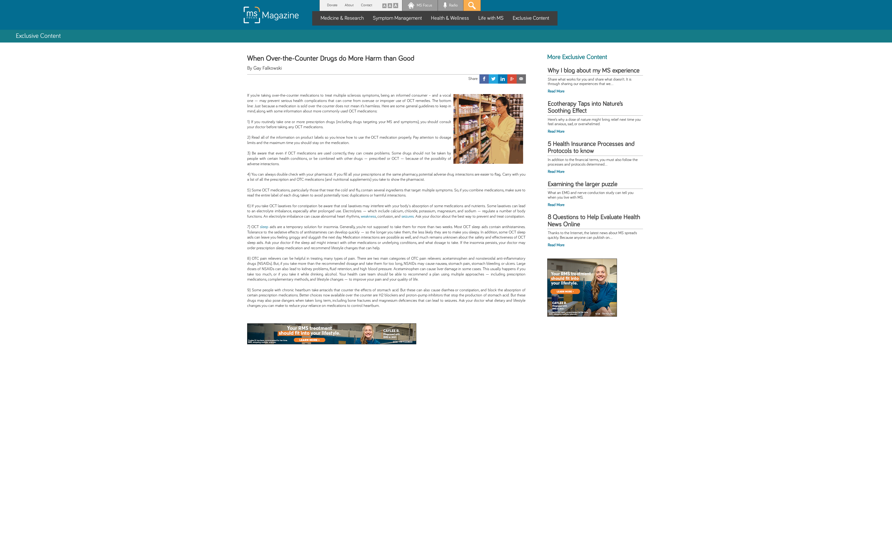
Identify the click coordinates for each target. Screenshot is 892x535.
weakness (368, 216)
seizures (407, 216)
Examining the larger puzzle (582, 184)
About (349, 5)
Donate (332, 5)
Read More (556, 91)
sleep (264, 227)
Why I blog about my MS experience (593, 70)
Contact (366, 5)
